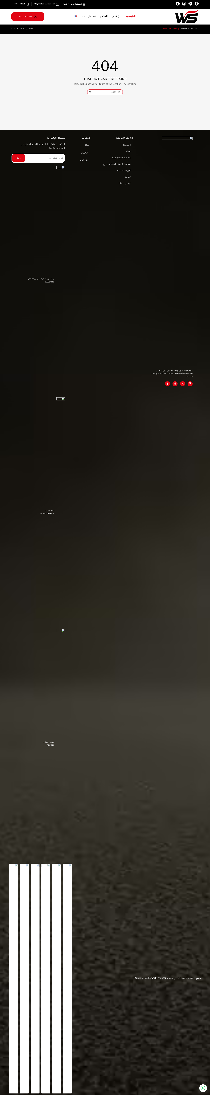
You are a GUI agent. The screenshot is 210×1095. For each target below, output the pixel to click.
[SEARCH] (90, 92)
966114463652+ (18, 4)
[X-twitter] (182, 383)
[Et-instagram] (190, 383)
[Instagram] (184, 4)
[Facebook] (197, 4)
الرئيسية (130, 16)
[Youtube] (178, 4)
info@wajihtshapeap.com (44, 4)
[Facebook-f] (167, 383)
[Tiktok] (175, 383)
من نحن (116, 16)
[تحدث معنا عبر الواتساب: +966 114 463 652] (203, 1088)
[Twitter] (190, 4)
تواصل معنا (88, 16)
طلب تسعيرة (25, 17)
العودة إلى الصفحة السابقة (22, 29)
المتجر (104, 16)
